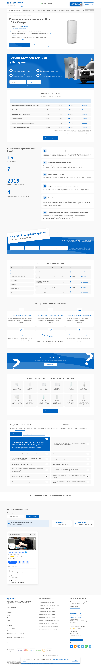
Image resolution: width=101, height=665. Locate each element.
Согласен (75, 660)
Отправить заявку (33, 82)
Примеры (9, 612)
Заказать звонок (50, 364)
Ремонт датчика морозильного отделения (23, 123)
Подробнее (21, 322)
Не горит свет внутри (41, 292)
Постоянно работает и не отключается (42, 282)
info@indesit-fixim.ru (75, 613)
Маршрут (13, 562)
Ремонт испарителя (17, 118)
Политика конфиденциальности (50, 655)
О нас (38, 10)
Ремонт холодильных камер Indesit (48, 626)
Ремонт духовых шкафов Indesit (47, 614)
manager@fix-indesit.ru (76, 617)
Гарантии (54, 10)
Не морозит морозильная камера (42, 276)
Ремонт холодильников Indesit (47, 602)
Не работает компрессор (42, 272)
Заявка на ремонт (70, 10)
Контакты (78, 10)
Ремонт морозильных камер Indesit (48, 608)
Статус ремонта (89, 10)
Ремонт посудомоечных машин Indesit (49, 605)
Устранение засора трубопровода (21, 114)
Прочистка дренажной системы (20, 127)
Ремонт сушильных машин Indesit (48, 629)
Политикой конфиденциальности (38, 518)
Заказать (84, 105)
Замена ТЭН (15, 110)
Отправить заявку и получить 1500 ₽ (53, 248)
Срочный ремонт (26, 10)
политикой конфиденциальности (28, 250)
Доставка (48, 10)
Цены (33, 10)
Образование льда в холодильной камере (41, 287)
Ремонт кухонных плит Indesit (47, 617)
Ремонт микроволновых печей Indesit (49, 620)
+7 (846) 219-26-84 (47, 3)
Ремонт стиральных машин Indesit (48, 623)
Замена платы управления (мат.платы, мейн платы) (25, 105)
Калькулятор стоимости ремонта (15, 633)
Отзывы (43, 10)
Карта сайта (10, 642)
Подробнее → (84, 272)
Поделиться (71, 646)
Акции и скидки (61, 10)
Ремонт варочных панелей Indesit (48, 611)
